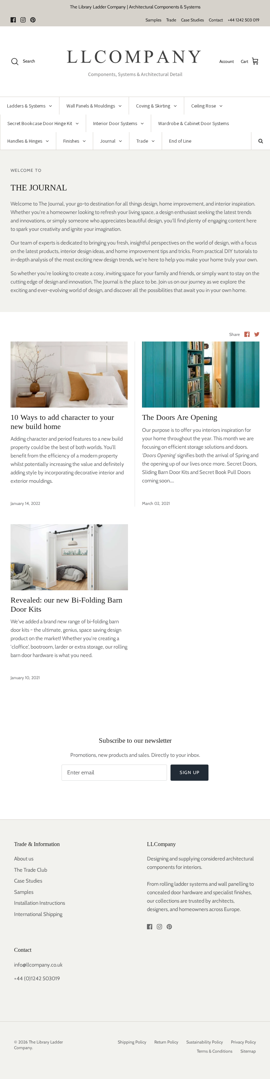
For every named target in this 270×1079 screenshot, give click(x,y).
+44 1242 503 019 (243, 19)
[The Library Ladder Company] (135, 61)
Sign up (189, 772)
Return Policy (166, 1042)
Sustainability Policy (204, 1042)
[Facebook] (13, 19)
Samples (153, 19)
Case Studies (192, 19)
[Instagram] (23, 19)
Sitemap (248, 1051)
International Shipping (38, 914)
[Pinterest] (33, 19)
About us (23, 859)
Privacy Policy (243, 1042)
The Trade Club (30, 870)
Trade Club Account (165, 9)
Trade (171, 19)
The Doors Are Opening (179, 417)
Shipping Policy (132, 1042)
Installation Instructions (39, 903)
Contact (216, 19)
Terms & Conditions (214, 1051)
